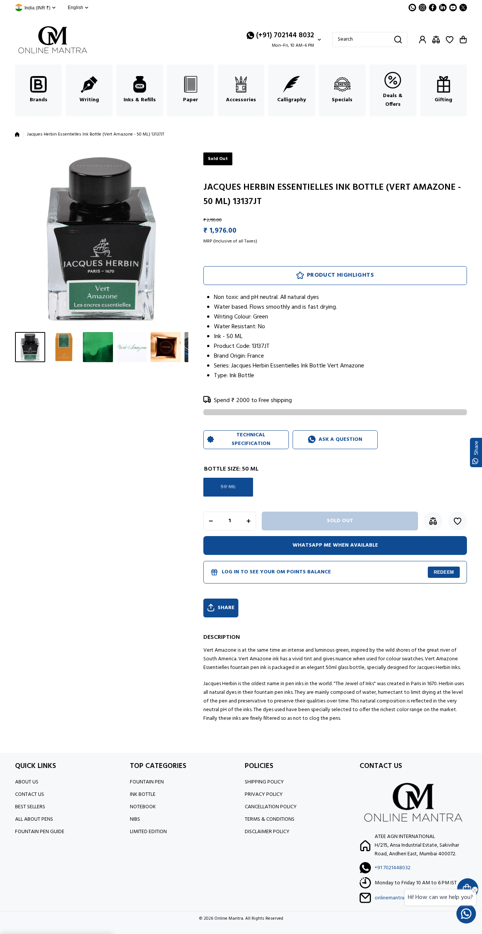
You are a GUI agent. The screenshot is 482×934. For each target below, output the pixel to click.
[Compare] (436, 39)
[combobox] (369, 39)
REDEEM (444, 572)
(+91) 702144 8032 (285, 35)
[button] (463, 39)
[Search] (398, 39)
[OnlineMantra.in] (52, 40)
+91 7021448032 (392, 868)
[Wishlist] (449, 39)
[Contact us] (466, 913)
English (75, 7)
